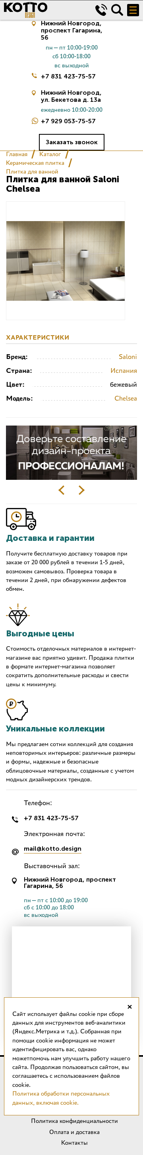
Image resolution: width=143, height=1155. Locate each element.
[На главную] (43, 10)
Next (81, 490)
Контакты (74, 1142)
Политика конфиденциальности (74, 1120)
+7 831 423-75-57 (68, 76)
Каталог (50, 154)
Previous (61, 490)
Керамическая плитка (35, 162)
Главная (16, 154)
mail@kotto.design (52, 849)
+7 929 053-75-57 (68, 121)
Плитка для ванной (32, 171)
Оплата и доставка (74, 1131)
